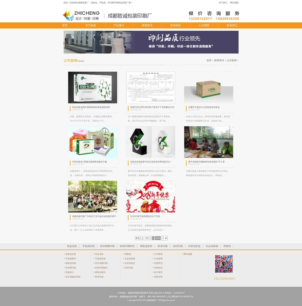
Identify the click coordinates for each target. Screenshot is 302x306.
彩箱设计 (70, 272)
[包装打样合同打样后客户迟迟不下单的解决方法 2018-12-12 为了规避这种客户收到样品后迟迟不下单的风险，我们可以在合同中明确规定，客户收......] (150, 73)
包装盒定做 (71, 254)
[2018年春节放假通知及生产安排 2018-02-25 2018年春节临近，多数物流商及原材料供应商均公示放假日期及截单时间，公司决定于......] (150, 182)
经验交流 (158, 277)
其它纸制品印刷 (73, 277)
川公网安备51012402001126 (180, 296)
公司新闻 (232, 60)
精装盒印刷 (71, 263)
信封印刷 (178, 246)
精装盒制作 (146, 246)
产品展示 (119, 25)
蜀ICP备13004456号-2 (157, 296)
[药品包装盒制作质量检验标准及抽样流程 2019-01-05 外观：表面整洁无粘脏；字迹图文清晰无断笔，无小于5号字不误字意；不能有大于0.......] (92, 73)
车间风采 (175, 25)
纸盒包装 (72, 246)
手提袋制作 (71, 258)
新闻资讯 (147, 25)
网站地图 (234, 2)
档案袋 (227, 246)
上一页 (145, 238)
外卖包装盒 (194, 246)
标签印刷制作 (127, 246)
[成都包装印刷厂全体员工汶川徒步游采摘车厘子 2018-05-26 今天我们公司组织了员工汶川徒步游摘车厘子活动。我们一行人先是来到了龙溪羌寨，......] (92, 182)
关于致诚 (90, 25)
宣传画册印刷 (107, 246)
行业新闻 (158, 258)
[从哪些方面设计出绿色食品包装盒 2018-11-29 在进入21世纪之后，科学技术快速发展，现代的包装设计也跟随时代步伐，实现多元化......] (208, 73)
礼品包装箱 (212, 246)
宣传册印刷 (71, 267)
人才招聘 (204, 25)
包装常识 (158, 263)
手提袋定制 (88, 246)
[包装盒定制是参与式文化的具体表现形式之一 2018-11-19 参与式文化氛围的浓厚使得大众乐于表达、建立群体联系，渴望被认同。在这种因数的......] (150, 128)
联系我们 (232, 25)
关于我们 (223, 2)
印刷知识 (158, 267)
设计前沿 (158, 272)
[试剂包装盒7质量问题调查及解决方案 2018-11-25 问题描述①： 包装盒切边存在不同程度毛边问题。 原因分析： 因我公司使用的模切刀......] (92, 128)
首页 (64, 25)
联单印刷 (163, 246)
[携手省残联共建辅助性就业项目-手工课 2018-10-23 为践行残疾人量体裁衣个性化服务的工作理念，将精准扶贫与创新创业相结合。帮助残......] (208, 128)
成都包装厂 (152, 300)
